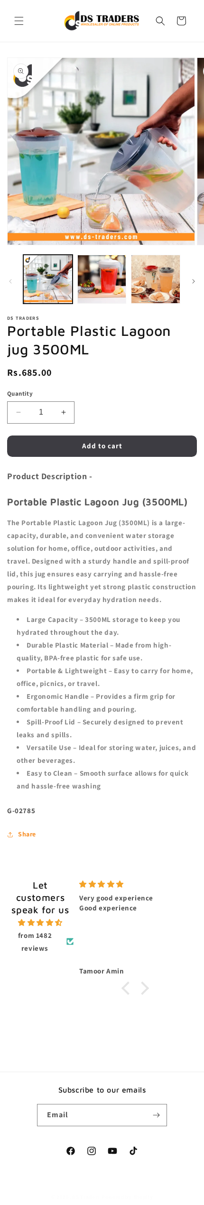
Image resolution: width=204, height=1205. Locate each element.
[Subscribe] (156, 1115)
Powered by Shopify (127, 1197)
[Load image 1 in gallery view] (48, 279)
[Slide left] (10, 281)
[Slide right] (193, 281)
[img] (40, 922)
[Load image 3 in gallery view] (155, 279)
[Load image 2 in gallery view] (102, 279)
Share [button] (27, 834)
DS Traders (86, 1197)
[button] (19, 20)
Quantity (20, 393)
